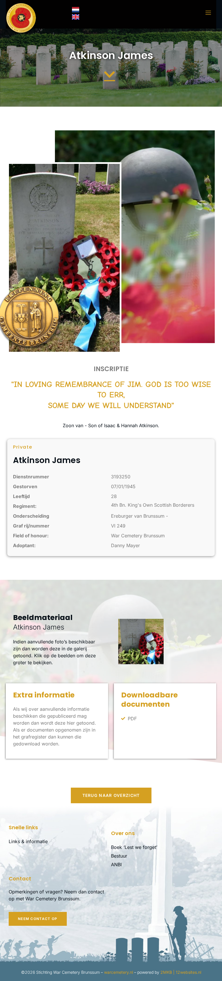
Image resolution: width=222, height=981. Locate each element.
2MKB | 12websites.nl (180, 972)
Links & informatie (28, 841)
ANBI (116, 864)
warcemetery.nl (118, 972)
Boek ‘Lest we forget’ (134, 847)
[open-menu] (204, 12)
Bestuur (119, 856)
